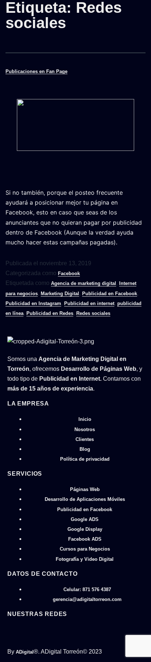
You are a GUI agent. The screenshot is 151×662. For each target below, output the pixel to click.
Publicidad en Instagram (33, 303)
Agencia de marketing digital (83, 283)
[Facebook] (16, 629)
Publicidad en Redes (49, 313)
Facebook (69, 273)
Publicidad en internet (89, 303)
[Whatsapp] (9, 629)
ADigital (25, 652)
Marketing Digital (60, 293)
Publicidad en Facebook (109, 293)
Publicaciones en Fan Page (36, 71)
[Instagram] (22, 629)
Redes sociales (93, 313)
